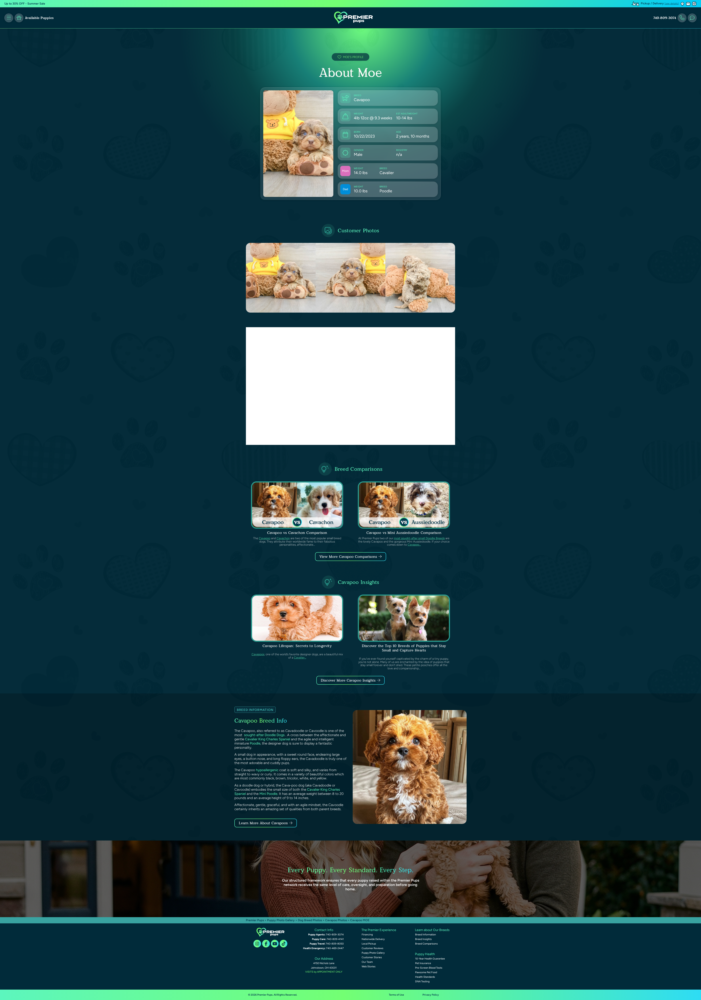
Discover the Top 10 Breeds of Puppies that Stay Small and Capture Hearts (404, 648)
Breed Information (425, 934)
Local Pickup (369, 943)
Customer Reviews (372, 948)
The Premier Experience (378, 930)
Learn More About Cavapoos (263, 823)
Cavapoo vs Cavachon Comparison (297, 532)
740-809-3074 (664, 18)
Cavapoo (264, 538)
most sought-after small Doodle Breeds (419, 538)
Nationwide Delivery (373, 939)
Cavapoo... (414, 544)
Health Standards (425, 976)
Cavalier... (300, 657)
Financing (367, 934)
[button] (682, 3)
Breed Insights (423, 939)
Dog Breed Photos (310, 920)
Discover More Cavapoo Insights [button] (348, 680)
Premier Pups (255, 920)
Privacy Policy (430, 994)
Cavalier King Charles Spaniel (267, 739)
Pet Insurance (423, 963)
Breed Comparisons (426, 943)
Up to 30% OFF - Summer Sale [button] (24, 3)
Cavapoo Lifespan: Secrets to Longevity (297, 646)
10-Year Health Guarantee (430, 958)
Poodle (255, 743)
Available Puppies (39, 18)
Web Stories (369, 966)
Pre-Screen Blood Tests (428, 967)
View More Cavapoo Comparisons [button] (348, 556)
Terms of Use (396, 994)
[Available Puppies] (19, 18)
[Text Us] (692, 18)
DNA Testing (422, 981)
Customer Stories (372, 957)
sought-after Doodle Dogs (264, 735)
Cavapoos (258, 654)
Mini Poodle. (268, 794)
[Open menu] (8, 18)
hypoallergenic (267, 770)
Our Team (367, 962)
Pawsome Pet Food (426, 972)
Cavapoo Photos (336, 920)
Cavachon (283, 538)
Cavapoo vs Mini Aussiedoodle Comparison (403, 532)
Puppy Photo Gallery (281, 920)
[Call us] (682, 18)
